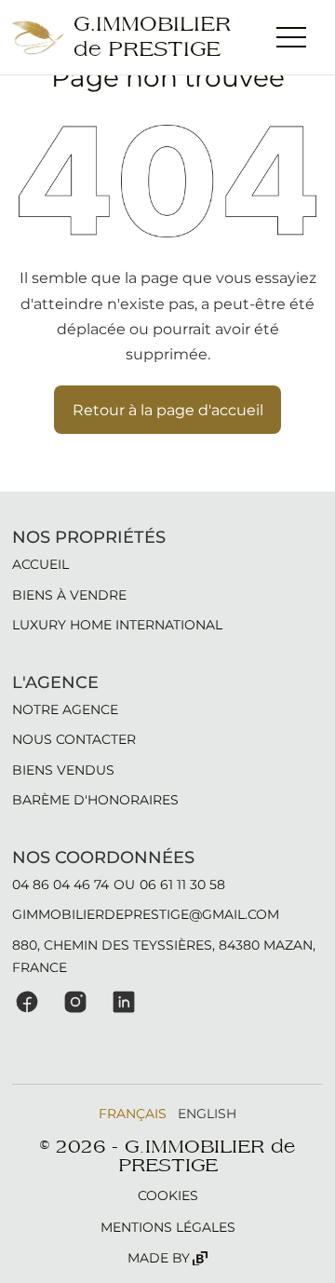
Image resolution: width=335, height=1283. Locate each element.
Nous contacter (74, 739)
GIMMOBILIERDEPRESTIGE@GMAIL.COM (145, 914)
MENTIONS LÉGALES (167, 1227)
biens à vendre (69, 595)
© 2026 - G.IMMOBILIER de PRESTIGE (167, 1156)
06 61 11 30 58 (182, 884)
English (207, 1113)
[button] (291, 37)
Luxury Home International (117, 624)
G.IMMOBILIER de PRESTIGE (152, 37)
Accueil (40, 564)
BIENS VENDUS (63, 770)
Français (133, 1113)
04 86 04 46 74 (60, 884)
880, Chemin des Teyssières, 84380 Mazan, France (163, 956)
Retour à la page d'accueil (168, 409)
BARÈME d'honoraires (95, 799)
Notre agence (65, 709)
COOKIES (168, 1195)
